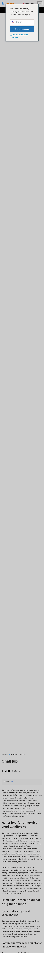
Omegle (4, 754)
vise (12, 781)
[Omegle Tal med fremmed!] (8, 3)
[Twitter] (6, 771)
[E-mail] (9, 771)
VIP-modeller (29, 3)
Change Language (22, 29)
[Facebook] (3, 771)
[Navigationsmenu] (39, 3)
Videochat (13, 754)
